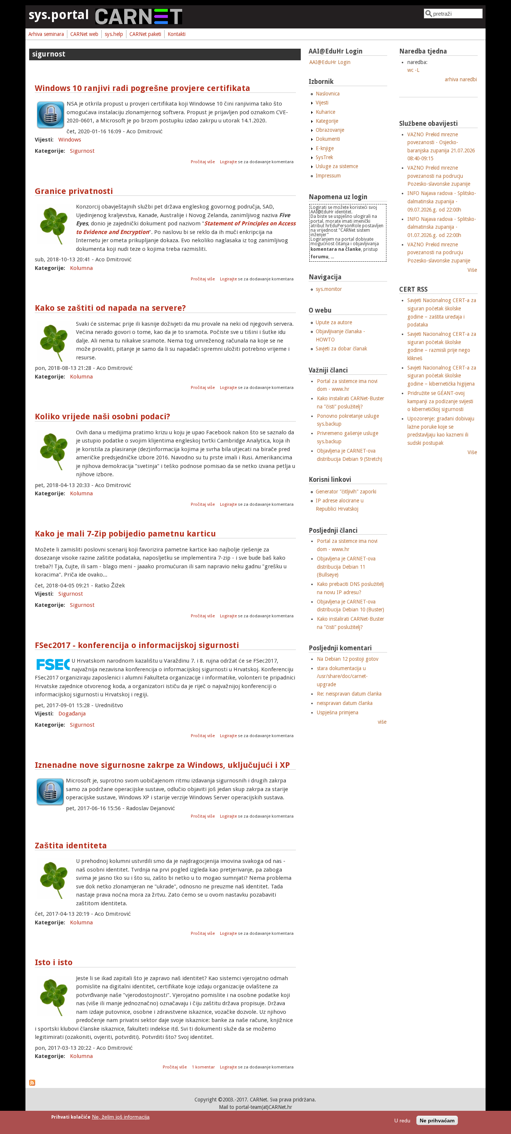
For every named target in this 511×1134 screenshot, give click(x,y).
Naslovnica (328, 94)
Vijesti (322, 103)
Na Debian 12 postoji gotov (347, 659)
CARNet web (84, 34)
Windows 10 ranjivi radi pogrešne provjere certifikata (142, 88)
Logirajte (228, 161)
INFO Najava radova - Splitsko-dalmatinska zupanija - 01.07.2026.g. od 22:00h (441, 227)
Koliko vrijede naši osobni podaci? (102, 416)
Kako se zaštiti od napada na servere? (110, 308)
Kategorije (327, 121)
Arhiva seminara (46, 34)
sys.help (114, 34)
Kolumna (81, 268)
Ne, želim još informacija (121, 1117)
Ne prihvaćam (437, 1121)
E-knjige (325, 148)
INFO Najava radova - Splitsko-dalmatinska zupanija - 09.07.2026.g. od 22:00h (441, 201)
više (382, 722)
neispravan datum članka (345, 703)
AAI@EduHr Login (330, 62)
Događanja (72, 713)
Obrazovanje (330, 130)
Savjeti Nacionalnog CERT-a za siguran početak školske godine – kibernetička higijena (441, 376)
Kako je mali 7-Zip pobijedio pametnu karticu (125, 533)
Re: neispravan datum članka (349, 694)
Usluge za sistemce (337, 166)
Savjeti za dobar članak (341, 349)
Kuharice (325, 112)
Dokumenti (328, 139)
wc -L (413, 70)
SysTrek (324, 157)
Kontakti (177, 34)
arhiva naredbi (461, 79)
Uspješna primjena (337, 712)
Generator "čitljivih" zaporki (346, 492)
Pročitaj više (203, 161)
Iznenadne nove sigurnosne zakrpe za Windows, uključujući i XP (162, 765)
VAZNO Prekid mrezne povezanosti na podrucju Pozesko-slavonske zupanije (438, 176)
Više (472, 270)
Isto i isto (54, 962)
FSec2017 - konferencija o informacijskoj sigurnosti (137, 645)
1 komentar (203, 1067)
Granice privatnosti (74, 191)
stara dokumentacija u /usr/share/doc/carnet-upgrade (342, 676)
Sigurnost (82, 151)
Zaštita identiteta (71, 845)
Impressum (328, 176)
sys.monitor (329, 289)
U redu (402, 1121)
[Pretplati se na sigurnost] (32, 1083)
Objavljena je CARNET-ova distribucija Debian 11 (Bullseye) (346, 567)
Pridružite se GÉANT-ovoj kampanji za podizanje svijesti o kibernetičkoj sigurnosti (440, 401)
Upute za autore (334, 322)
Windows (69, 139)
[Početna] (138, 22)
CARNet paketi (145, 34)
